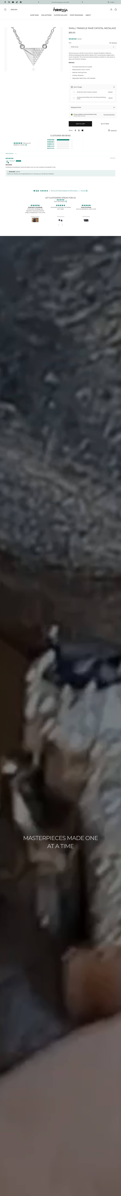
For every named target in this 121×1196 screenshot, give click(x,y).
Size (70, 43)
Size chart (114, 42)
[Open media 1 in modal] (33, 49)
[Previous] (39, 2)
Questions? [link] (114, 130)
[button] (73, 39)
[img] (9, 158)
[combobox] (112, 2)
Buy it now (105, 124)
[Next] (82, 2)
